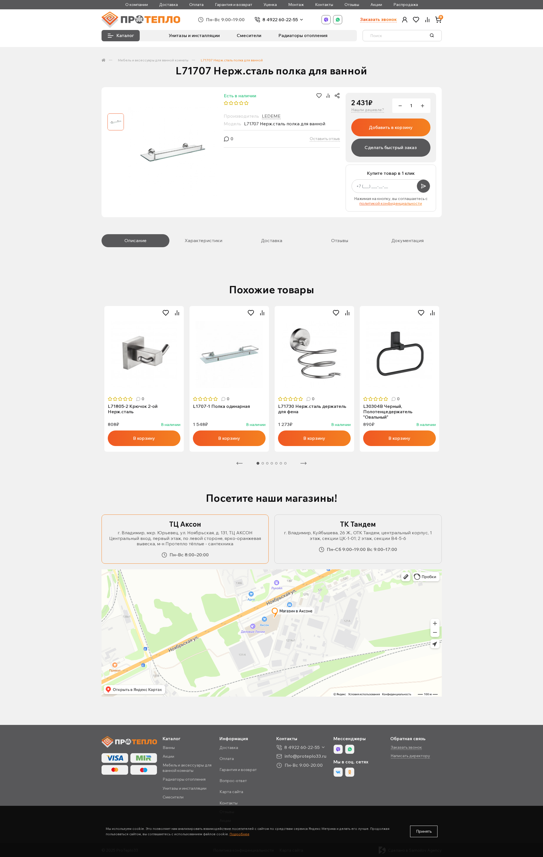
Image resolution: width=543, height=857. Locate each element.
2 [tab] (263, 463)
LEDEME (271, 116)
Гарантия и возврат (233, 4)
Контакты (324, 4)
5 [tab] (276, 463)
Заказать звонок (378, 19)
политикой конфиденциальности (390, 203)
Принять (424, 831)
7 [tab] (285, 463)
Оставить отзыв (325, 138)
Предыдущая (239, 463)
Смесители (249, 35)
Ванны (169, 747)
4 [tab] (272, 463)
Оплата (196, 4)
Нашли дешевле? (367, 109)
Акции (376, 4)
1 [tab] (258, 463)
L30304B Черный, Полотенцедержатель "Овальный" (387, 412)
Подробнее (239, 834)
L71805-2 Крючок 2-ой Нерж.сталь (133, 409)
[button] (404, 19)
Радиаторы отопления (302, 35)
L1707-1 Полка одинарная (221, 406)
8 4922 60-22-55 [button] (302, 747)
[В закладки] (165, 312)
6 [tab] (281, 463)
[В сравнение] (177, 312)
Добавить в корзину (391, 127)
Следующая (303, 463)
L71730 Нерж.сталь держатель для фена (312, 409)
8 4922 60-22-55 (280, 19)
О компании (136, 4)
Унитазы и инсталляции (194, 35)
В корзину (144, 438)
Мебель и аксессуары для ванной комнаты (153, 60)
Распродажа (405, 4)
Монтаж (296, 4)
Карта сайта (231, 791)
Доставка (168, 4)
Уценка (270, 4)
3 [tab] (267, 463)
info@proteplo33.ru (305, 756)
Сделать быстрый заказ (391, 147)
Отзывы (351, 4)
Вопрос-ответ (233, 780)
